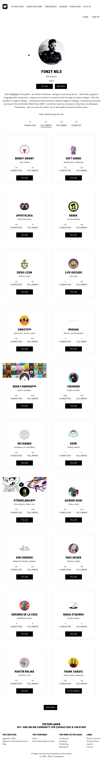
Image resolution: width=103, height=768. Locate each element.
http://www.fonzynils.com (51, 114)
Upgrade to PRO (9, 738)
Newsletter (63, 747)
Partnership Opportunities (44, 741)
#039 (14, 94)
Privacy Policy (93, 741)
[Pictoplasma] (5, 6)
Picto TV (87, 6)
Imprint (90, 744)
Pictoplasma (17, 6)
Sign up (95, 17)
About (35, 738)
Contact (90, 747)
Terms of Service (93, 738)
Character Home (34, 6)
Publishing (75, 6)
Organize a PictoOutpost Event (15, 741)
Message (61, 86)
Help (4, 744)
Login (85, 17)
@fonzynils (51, 76)
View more (50, 707)
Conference (51, 6)
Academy (63, 6)
